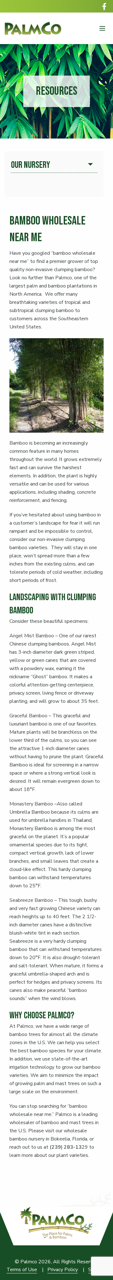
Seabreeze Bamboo (31, 900)
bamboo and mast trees (67, 1122)
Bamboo (18, 443)
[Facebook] (104, 6)
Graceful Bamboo (28, 715)
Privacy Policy (62, 1269)
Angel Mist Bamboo (31, 635)
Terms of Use (22, 1269)
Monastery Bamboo (31, 803)
